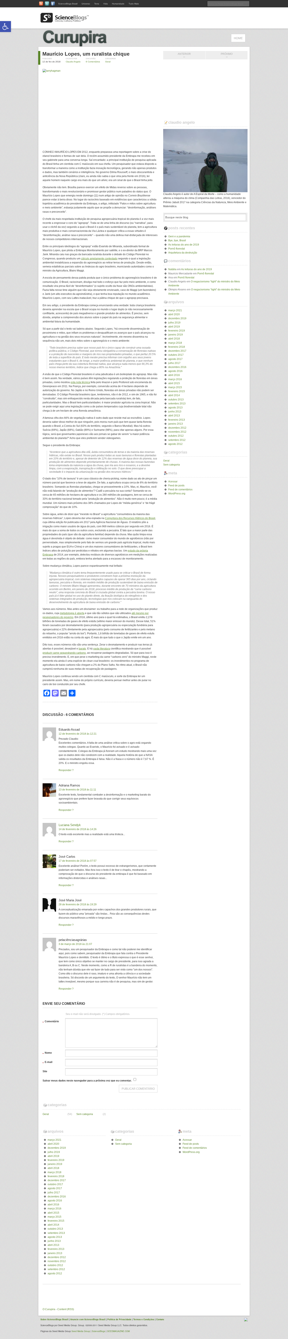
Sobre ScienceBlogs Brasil (54, 1319)
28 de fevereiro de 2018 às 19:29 (78, 904)
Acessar (173, 481)
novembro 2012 (177, 431)
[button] (5, 26)
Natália (172, 269)
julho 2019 (174, 322)
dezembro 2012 (177, 427)
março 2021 (175, 310)
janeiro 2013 (175, 423)
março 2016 (175, 379)
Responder (65, 770)
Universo (86, 4)
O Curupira (49, 1309)
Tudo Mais (134, 4)
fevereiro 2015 (176, 391)
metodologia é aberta (72, 613)
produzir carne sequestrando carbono (64, 652)
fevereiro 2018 (176, 346)
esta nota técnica (80, 382)
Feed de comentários (180, 489)
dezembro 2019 (177, 318)
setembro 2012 (177, 440)
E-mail (47, 1063)
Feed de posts (176, 485)
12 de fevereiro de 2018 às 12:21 (78, 733)
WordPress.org (176, 493)
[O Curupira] (85, 44)
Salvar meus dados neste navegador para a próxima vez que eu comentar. (87, 1080)
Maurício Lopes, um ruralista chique (85, 54)
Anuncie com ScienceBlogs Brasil (87, 1319)
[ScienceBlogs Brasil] (64, 20)
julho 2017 (174, 363)
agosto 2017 (175, 359)
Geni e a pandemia (179, 236)
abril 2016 (174, 375)
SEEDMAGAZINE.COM (118, 1331)
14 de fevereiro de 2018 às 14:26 (78, 829)
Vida (105, 4)
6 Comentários (93, 61)
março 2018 (175, 342)
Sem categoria (171, 464)
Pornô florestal (176, 248)
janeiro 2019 (175, 334)
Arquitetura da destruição (182, 252)
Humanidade (118, 4)
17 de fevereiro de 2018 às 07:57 (78, 860)
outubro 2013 (176, 399)
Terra (96, 4)
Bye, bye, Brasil (177, 240)
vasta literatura (101, 648)
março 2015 (175, 387)
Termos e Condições (143, 1319)
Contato (160, 1319)
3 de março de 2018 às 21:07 (75, 944)
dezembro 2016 (177, 367)
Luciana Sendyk (70, 825)
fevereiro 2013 (176, 419)
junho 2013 (174, 411)
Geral (107, 61)
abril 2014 (174, 395)
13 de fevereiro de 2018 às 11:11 (77, 789)
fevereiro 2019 (176, 330)
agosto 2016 (175, 371)
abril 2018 (174, 338)
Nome (47, 1053)
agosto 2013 (175, 407)
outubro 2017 (176, 354)
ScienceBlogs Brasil (67, 4)
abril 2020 (174, 314)
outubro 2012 (176, 435)
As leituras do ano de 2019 (183, 244)
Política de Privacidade (119, 1319)
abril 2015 (174, 383)
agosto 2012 (175, 444)
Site (45, 1071)
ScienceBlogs (98, 1331)
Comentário (51, 1022)
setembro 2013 (177, 403)
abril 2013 (174, 415)
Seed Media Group (80, 1331)
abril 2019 (174, 326)
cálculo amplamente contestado (99, 258)
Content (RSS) (65, 1309)
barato (82, 648)
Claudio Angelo (73, 61)
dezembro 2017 (177, 350)
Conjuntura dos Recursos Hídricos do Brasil (130, 518)
